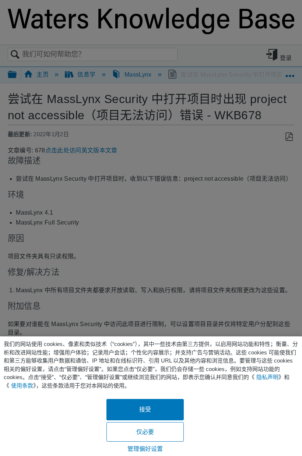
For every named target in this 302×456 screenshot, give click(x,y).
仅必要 (145, 432)
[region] (151, 396)
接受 (145, 409)
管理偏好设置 (145, 449)
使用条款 (22, 385)
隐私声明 (267, 377)
